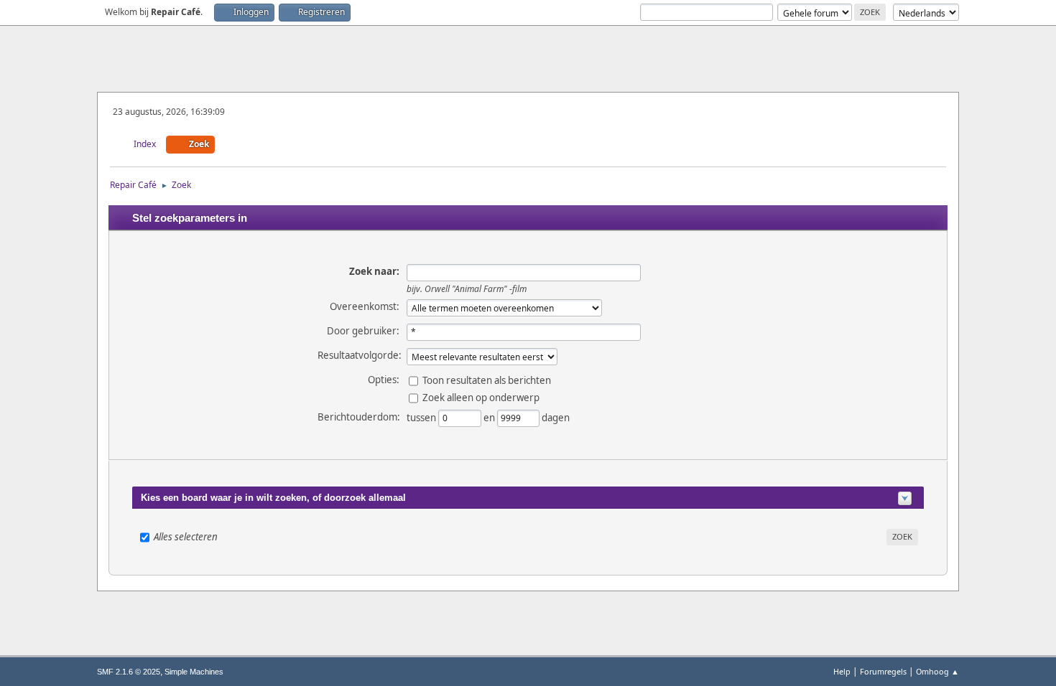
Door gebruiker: (363, 330)
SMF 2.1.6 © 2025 (128, 671)
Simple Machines (194, 671)
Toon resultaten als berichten (486, 379)
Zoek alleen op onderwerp (480, 396)
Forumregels (883, 671)
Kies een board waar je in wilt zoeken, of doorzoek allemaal (273, 497)
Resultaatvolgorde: (360, 355)
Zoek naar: (374, 271)
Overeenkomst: (364, 306)
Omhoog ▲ (937, 671)
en (490, 416)
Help (842, 671)
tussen (422, 416)
